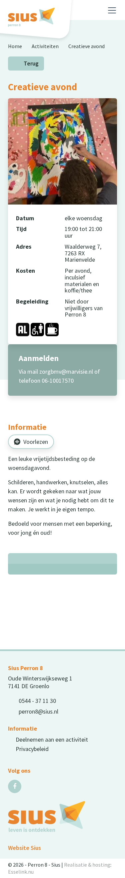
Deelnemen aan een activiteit (52, 739)
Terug (31, 63)
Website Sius (24, 848)
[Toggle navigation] (112, 10)
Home (15, 46)
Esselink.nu (21, 871)
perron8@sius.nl (38, 711)
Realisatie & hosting (87, 864)
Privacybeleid (32, 749)
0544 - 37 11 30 (37, 701)
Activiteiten (45, 46)
